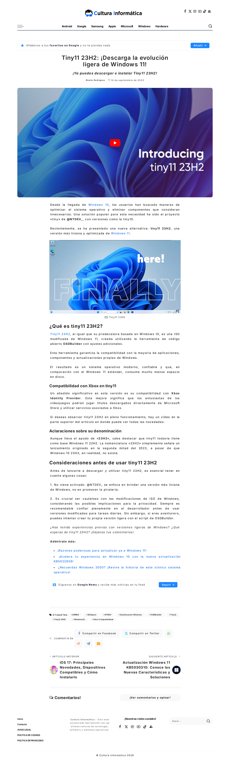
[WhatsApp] (169, 633)
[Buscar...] (210, 26)
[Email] (98, 643)
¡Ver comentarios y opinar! (150, 697)
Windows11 (79, 619)
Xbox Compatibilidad (103, 619)
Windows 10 (98, 204)
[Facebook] (185, 11)
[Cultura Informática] (115, 11)
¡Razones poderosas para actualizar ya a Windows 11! (102, 550)
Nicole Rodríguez (95, 80)
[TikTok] (205, 11)
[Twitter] (190, 11)
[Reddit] (78, 643)
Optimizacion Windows (131, 615)
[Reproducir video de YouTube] (115, 143)
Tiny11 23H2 (60, 334)
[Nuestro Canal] (209, 11)
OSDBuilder (156, 615)
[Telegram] (88, 643)
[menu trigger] (22, 26)
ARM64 (75, 615)
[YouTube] (200, 11)
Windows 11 (120, 233)
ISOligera (92, 615)
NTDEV (108, 615)
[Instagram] (195, 11)
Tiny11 (173, 615)
